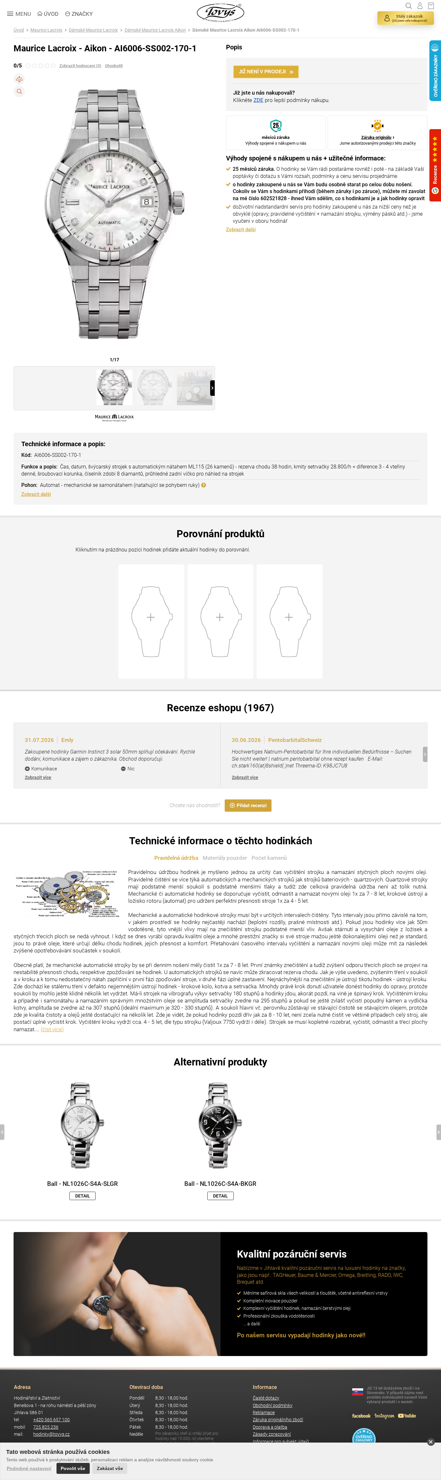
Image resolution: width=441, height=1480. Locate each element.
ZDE (258, 100)
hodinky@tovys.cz (51, 1434)
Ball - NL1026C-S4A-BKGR (220, 1183)
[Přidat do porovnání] (19, 79)
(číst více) (52, 1029)
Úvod (19, 30)
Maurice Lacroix (46, 30)
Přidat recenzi (252, 805)
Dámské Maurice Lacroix (93, 30)
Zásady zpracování (272, 1434)
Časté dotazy (266, 1398)
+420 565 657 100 (51, 1420)
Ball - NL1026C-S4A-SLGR (82, 1183)
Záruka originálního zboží (278, 1420)
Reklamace (264, 1412)
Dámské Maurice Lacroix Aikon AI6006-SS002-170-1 (246, 30)
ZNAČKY (82, 14)
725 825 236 (45, 1427)
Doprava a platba (270, 1427)
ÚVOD (51, 14)
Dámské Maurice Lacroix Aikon (155, 30)
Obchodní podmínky (272, 1405)
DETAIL (82, 1195)
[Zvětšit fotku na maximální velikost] (19, 91)
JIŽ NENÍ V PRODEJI (262, 71)
